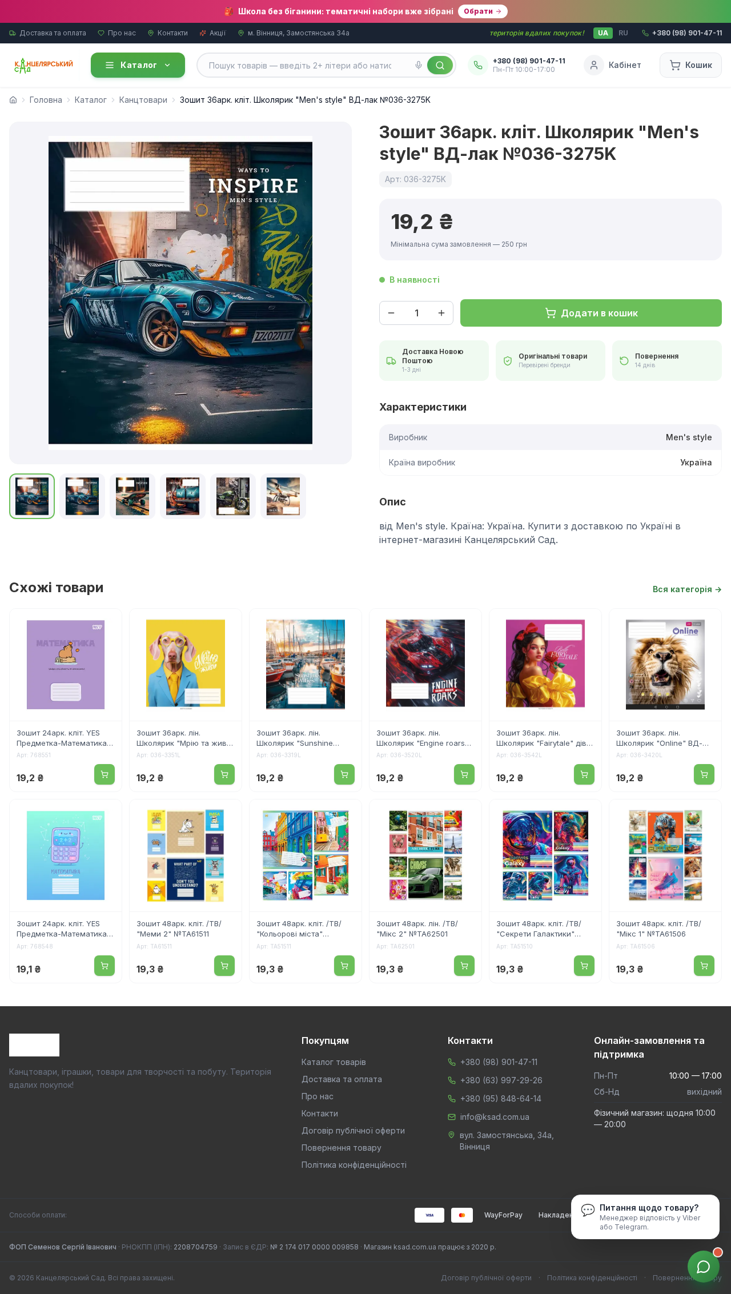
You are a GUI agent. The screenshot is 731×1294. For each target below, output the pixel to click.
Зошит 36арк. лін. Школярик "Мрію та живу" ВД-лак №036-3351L (185, 739)
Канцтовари (143, 100)
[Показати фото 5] (233, 496)
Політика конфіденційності (354, 1165)
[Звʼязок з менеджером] (704, 1267)
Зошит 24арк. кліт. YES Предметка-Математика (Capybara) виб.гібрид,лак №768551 (65, 739)
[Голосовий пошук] (418, 65)
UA (603, 33)
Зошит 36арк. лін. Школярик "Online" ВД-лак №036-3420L (659, 739)
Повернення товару (341, 1147)
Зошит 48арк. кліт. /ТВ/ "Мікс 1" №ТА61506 (658, 928)
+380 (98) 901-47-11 (498, 1062)
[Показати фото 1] (32, 496)
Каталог (139, 65)
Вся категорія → (687, 589)
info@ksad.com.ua (494, 1117)
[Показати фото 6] (283, 496)
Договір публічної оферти (353, 1130)
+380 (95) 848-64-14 (500, 1098)
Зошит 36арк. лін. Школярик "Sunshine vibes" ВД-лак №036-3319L (296, 739)
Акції (218, 33)
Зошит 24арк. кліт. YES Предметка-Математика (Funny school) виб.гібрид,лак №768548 (63, 930)
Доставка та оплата (52, 33)
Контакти (173, 33)
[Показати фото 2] (82, 496)
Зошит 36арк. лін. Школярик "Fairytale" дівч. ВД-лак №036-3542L (544, 739)
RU (623, 33)
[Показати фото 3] (132, 496)
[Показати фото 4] (183, 496)
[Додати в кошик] (104, 774)
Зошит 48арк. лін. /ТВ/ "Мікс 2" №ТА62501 (417, 928)
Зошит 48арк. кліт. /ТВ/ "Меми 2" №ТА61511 (179, 928)
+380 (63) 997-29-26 (501, 1080)
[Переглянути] (106, 625)
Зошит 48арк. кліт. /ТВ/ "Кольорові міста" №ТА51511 (299, 930)
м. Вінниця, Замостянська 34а (299, 33)
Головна (46, 100)
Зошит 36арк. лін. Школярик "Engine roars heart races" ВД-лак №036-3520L (420, 739)
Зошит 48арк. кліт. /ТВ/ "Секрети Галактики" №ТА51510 (538, 930)
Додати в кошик (599, 313)
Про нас (122, 33)
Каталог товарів (334, 1062)
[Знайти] (440, 65)
